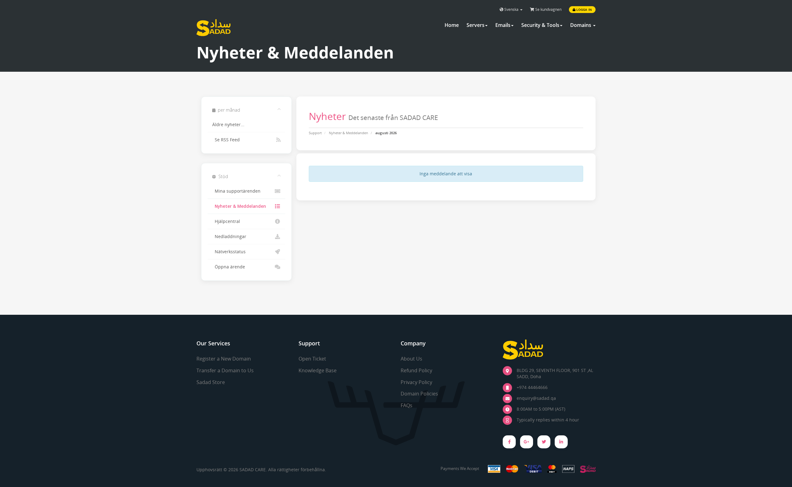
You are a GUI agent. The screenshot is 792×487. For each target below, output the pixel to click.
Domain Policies (419, 393)
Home (452, 25)
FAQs (406, 405)
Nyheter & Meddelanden (348, 132)
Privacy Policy (416, 382)
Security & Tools (540, 25)
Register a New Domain (223, 358)
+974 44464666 (532, 387)
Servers (475, 25)
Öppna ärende (228, 267)
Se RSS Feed (226, 140)
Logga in (583, 9)
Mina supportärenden (236, 191)
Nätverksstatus (229, 251)
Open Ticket (312, 358)
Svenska (511, 9)
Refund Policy (416, 370)
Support (315, 132)
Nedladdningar (229, 236)
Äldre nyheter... (228, 124)
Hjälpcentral (226, 221)
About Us (411, 358)
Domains (581, 25)
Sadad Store (210, 382)
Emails (502, 25)
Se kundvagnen (548, 9)
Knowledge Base (318, 370)
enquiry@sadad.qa (536, 398)
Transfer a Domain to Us (225, 370)
